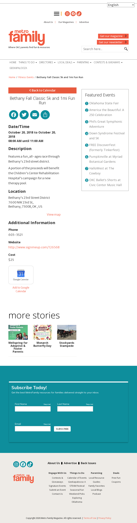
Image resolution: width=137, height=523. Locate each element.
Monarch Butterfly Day (42, 344)
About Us (48, 22)
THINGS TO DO (27, 62)
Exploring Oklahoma (77, 499)
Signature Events (57, 485)
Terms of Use (90, 518)
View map (54, 214)
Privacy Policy (104, 518)
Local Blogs (96, 489)
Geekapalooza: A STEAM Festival (77, 483)
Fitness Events (26, 77)
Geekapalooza (18, 68)
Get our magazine (111, 36)
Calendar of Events (77, 477)
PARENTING (83, 62)
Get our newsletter (111, 42)
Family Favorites (97, 485)
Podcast (97, 493)
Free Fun (116, 477)
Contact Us (57, 493)
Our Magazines (66, 22)
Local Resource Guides (96, 479)
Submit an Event (57, 489)
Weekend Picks (77, 493)
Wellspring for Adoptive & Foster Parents (18, 347)
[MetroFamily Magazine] (26, 38)
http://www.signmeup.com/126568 (33, 247)
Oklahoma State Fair (104, 103)
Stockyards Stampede (66, 344)
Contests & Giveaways (107, 62)
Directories (46, 62)
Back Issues (88, 463)
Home (13, 62)
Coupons (116, 481)
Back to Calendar (43, 90)
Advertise (84, 22)
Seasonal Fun (77, 489)
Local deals (65, 62)
